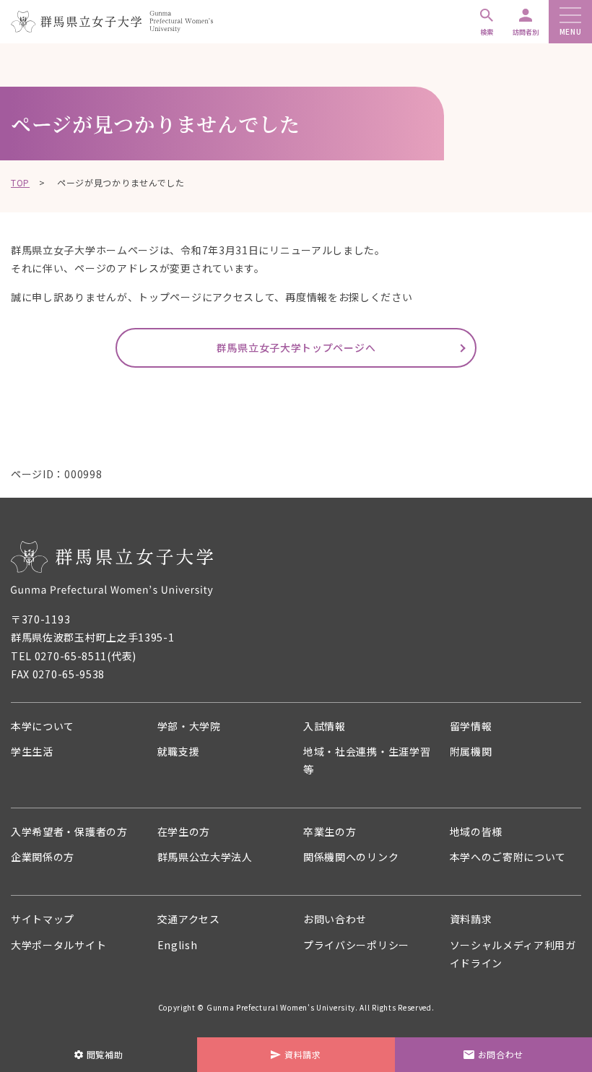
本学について (42, 726)
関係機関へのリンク (351, 857)
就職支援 (178, 751)
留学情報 (471, 726)
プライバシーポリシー (356, 945)
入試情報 (324, 726)
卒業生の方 (330, 831)
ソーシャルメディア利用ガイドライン (513, 954)
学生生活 (32, 751)
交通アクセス (188, 919)
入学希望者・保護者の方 (69, 831)
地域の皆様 (476, 831)
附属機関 (471, 751)
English (177, 945)
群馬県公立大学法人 (205, 857)
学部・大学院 (189, 726)
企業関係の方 (42, 857)
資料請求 (471, 919)
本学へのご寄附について (508, 857)
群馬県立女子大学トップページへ (296, 347)
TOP (20, 182)
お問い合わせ (335, 919)
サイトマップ (42, 919)
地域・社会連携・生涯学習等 (366, 760)
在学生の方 (184, 831)
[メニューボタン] (570, 16)
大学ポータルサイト (58, 945)
